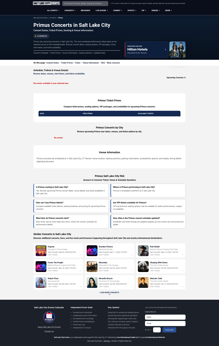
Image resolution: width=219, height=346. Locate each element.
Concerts (69, 10)
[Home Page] (46, 3)
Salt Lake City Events (40, 18)
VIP (143, 10)
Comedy (116, 10)
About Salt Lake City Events (49, 327)
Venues (154, 10)
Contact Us (49, 331)
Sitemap (107, 341)
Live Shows (101, 10)
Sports (130, 10)
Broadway (85, 10)
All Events (52, 10)
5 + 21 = (148, 330)
